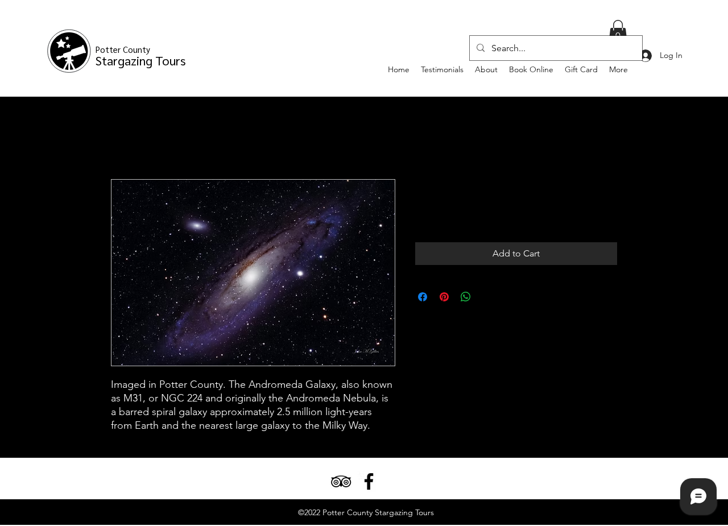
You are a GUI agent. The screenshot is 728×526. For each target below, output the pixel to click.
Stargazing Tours (141, 56)
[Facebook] (369, 481)
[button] (618, 32)
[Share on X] (487, 297)
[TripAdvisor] (341, 481)
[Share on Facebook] (422, 297)
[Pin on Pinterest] (444, 297)
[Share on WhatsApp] (466, 297)
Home (123, 137)
